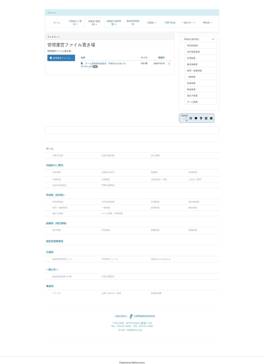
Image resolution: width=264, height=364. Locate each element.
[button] (75, 22)
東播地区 (155, 229)
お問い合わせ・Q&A (111, 292)
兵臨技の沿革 (108, 172)
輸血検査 (193, 207)
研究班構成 (57, 201)
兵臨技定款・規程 (159, 179)
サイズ (144, 57)
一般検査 (106, 207)
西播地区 (193, 229)
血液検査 (155, 207)
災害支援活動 (108, 155)
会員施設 (106, 179)
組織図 (154, 172)
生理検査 (155, 201)
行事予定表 (57, 155)
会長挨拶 (56, 172)
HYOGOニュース (110, 258)
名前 (83, 57)
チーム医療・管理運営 (112, 213)
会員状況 (56, 179)
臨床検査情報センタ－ (63, 258)
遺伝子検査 (57, 213)
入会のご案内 (195, 179)
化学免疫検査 (108, 201)
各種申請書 (156, 292)
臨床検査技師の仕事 (62, 276)
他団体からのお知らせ (161, 259)
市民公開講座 (108, 276)
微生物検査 (194, 201)
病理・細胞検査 (59, 207)
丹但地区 (106, 229)
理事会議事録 (108, 185)
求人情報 (155, 155)
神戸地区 (56, 229)
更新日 (161, 57)
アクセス (56, 292)
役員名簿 (193, 172)
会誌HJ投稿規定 (59, 185)
